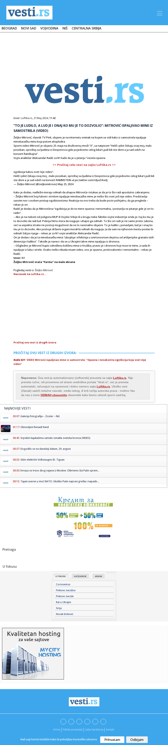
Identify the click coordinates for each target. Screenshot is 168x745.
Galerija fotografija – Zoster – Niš (40, 416)
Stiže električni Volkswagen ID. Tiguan (42, 459)
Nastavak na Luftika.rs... (30, 274)
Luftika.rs (26, 118)
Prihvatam (112, 739)
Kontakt (110, 729)
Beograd (9, 28)
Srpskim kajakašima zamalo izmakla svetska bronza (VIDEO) (55, 438)
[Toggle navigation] (159, 12)
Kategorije (80, 576)
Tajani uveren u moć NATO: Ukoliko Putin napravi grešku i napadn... (59, 481)
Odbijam (137, 739)
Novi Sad (28, 28)
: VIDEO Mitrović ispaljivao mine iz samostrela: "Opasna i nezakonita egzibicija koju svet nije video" (80, 362)
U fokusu (61, 576)
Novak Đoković (64, 614)
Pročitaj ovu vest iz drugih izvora (35, 342)
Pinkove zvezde (65, 596)
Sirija (59, 608)
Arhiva (98, 576)
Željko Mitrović (44, 270)
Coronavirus (63, 584)
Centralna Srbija (86, 28)
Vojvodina (49, 28)
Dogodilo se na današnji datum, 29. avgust (45, 449)
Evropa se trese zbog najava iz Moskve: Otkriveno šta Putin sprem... (59, 470)
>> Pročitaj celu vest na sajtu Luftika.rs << (84, 165)
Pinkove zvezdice (66, 590)
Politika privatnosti (73, 729)
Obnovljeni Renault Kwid (34, 427)
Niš (65, 28)
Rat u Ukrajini (63, 602)
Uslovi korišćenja (94, 729)
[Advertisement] (84, 47)
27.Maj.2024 (41, 118)
